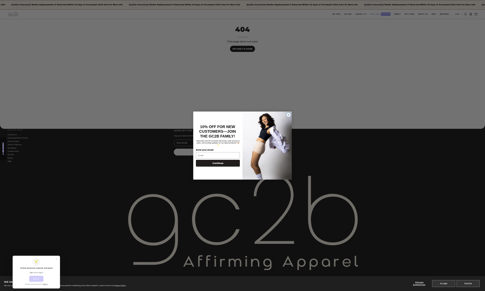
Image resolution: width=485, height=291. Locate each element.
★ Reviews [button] (3, 148)
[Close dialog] (288, 115)
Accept (443, 283)
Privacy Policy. (120, 285)
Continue (217, 163)
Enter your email (204, 149)
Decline (468, 283)
